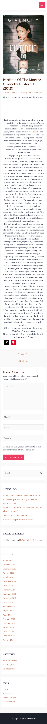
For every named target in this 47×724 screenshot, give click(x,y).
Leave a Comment (10, 92)
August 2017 (8, 640)
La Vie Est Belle (32, 132)
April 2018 (7, 615)
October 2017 (8, 631)
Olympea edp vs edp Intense (15, 515)
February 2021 (9, 564)
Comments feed (9, 697)
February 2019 (9, 590)
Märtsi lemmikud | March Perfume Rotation (21, 495)
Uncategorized (9, 669)
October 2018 (8, 602)
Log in (5, 689)
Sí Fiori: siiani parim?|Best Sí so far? (18, 519)
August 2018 (8, 610)
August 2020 (8, 573)
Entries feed (8, 693)
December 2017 (9, 623)
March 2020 (8, 577)
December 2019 (9, 581)
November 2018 (9, 598)
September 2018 (9, 606)
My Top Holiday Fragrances (30, 540)
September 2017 (9, 635)
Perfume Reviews (10, 660)
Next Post (23, 361)
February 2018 (9, 619)
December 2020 (9, 569)
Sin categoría (25, 92)
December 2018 (9, 594)
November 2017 (9, 627)
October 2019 (8, 585)
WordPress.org (9, 702)
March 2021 (8, 560)
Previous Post (24, 354)
